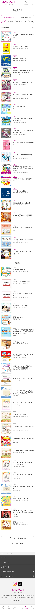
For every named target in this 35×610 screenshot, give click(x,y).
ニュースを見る (18, 543)
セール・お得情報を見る (19, 538)
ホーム (5, 553)
